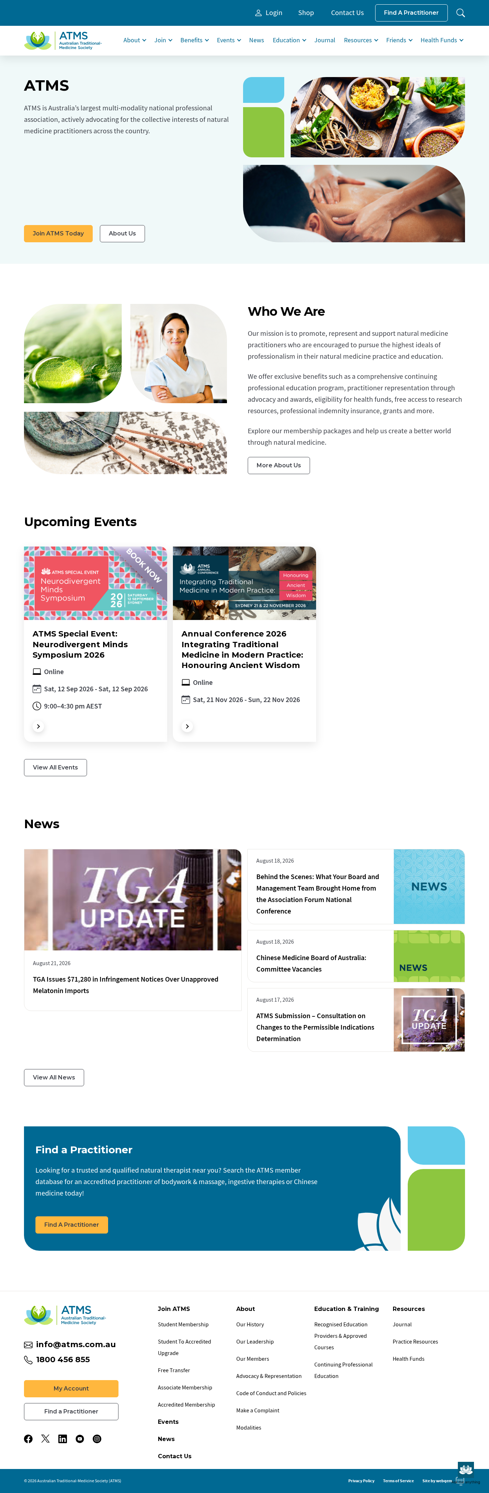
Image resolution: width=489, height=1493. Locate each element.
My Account (71, 1388)
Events (226, 40)
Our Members (252, 1359)
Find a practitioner (411, 12)
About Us (122, 233)
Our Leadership (255, 1341)
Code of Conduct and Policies (271, 1393)
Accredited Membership (186, 1404)
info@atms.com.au (76, 1344)
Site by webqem (437, 1481)
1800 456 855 (63, 1359)
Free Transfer (174, 1370)
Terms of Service (398, 1481)
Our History (250, 1324)
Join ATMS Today (58, 233)
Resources (358, 40)
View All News (54, 1077)
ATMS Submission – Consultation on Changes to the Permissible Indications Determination (315, 1027)
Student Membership (183, 1324)
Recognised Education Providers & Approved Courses (341, 1336)
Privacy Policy (361, 1481)
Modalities (248, 1427)
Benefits (191, 40)
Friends (396, 40)
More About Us (279, 465)
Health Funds (439, 40)
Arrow (38, 726)
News (256, 40)
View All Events (55, 767)
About (132, 40)
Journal (324, 40)
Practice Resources (415, 1341)
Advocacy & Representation (269, 1376)
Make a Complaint (257, 1410)
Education (286, 40)
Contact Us (347, 12)
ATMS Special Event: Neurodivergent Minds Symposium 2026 (80, 644)
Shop (306, 12)
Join (160, 40)
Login (274, 12)
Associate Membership (185, 1387)
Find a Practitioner (71, 1224)
